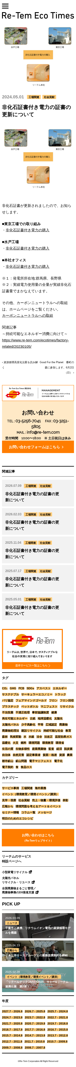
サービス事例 (10, 788)
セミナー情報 (10, 812)
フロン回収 (67, 700)
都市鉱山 (7, 761)
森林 (5, 736)
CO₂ (4, 688)
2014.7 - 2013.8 (35, 1035)
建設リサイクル (31, 730)
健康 (54, 712)
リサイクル (67, 706)
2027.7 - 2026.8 (12, 1011)
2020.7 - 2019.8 (35, 1023)
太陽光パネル (10, 724)
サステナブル (10, 694)
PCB (21, 688)
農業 (70, 754)
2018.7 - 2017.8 (12, 1029)
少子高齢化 (28, 724)
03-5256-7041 (28, 420)
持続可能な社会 (53, 730)
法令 (39, 736)
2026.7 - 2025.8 (35, 1011)
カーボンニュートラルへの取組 (27, 316)
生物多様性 (23, 748)
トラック (60, 694)
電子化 (58, 761)
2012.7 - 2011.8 (12, 1041)
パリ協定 (7, 700)
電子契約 (7, 767)
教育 (68, 730)
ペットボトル (29, 706)
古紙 (32, 718)
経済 (59, 748)
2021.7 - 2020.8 (12, 1023)
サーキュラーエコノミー (36, 694)
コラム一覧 (28, 812)
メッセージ (45, 812)
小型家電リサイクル (15, 872)
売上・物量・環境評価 (46, 800)
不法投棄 (7, 712)
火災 (15, 742)
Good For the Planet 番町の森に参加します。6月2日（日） (57, 367)
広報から (7, 806)
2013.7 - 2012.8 (57, 1035)
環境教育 (48, 742)
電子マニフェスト (40, 761)
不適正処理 (23, 712)
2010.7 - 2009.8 (57, 1041)
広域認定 (51, 724)
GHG (13, 688)
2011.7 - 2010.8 (35, 1041)
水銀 (31, 736)
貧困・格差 (50, 754)
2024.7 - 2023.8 (12, 1017)
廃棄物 (63, 724)
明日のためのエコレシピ (17, 818)
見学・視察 (9, 800)
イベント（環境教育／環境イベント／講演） (30, 794)
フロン (53, 700)
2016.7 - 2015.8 (57, 1029)
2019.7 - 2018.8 (57, 1023)
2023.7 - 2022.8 (35, 1017)
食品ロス (26, 767)
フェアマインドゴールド (31, 700)
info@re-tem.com (43, 432)
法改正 (48, 736)
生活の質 (7, 748)
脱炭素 (68, 748)
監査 (51, 748)
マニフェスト (49, 706)
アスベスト (43, 688)
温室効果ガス (63, 736)
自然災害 (18, 754)
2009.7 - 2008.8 (12, 1047)
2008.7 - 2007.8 (35, 1047)
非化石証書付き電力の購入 (27, 230)
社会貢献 (49, 96)
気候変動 (15, 736)
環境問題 (34, 742)
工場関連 (34, 96)
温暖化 (6, 742)
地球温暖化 (45, 718)
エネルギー (60, 688)
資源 (62, 754)
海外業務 (40, 788)
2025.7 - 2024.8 (57, 1011)
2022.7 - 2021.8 (57, 1017)
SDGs (30, 688)
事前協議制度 (40, 712)
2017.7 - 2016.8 (35, 1029)
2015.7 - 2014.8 (12, 1035)
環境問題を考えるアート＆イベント (38, 806)
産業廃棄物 (39, 748)
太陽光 (58, 718)
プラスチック (10, 706)
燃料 (23, 742)
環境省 (60, 742)
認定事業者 (33, 754)
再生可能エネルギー (15, 718)
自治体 (6, 754)
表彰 (65, 800)
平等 (40, 724)
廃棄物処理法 (10, 730)
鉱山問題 (21, 761)
